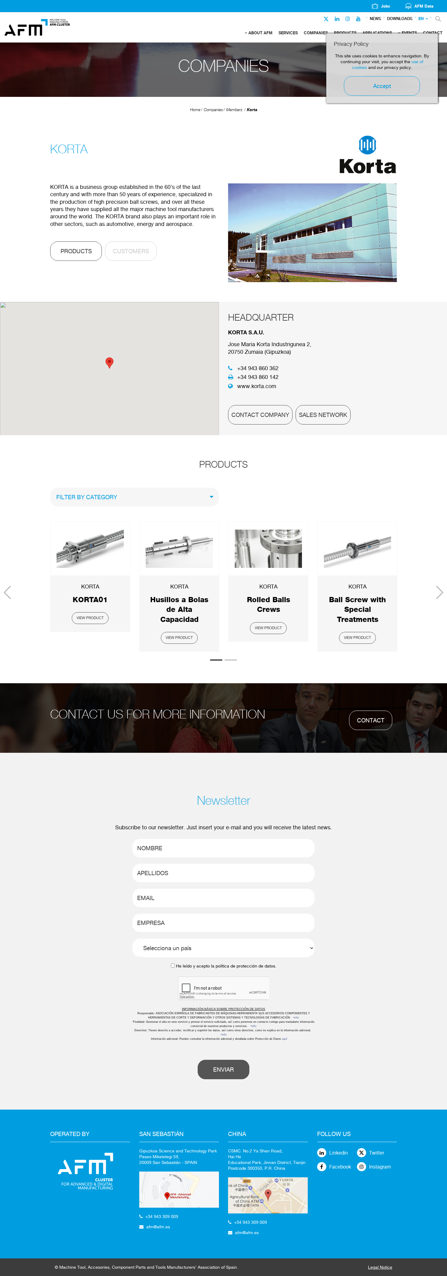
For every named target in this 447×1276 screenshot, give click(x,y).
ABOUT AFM (260, 32)
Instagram (380, 1167)
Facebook (340, 1167)
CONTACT (370, 720)
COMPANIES (316, 32)
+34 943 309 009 (161, 1216)
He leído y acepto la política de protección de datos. (226, 966)
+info (296, 1017)
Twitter (376, 1153)
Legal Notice (380, 1267)
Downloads (399, 18)
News (375, 18)
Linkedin (338, 1153)
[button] (109, 363)
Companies (213, 109)
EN (421, 19)
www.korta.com (256, 386)
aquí (284, 1038)
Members (234, 109)
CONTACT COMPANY (260, 414)
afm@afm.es (158, 1226)
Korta (252, 109)
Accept (382, 86)
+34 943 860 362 (258, 368)
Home (195, 109)
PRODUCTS (76, 251)
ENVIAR (223, 1069)
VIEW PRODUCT (90, 618)
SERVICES (288, 32)
